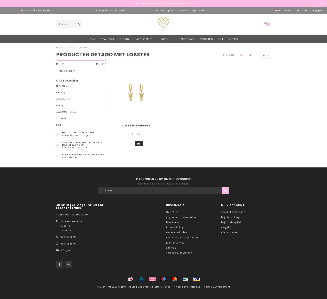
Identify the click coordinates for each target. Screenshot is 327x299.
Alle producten (230, 232)
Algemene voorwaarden (181, 217)
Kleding (124, 39)
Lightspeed (193, 286)
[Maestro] (163, 279)
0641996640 (68, 236)
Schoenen (206, 39)
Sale (221, 39)
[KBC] (141, 279)
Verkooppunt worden (179, 252)
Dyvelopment (222, 286)
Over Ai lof (173, 212)
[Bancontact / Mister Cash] (185, 279)
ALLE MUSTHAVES (185, 39)
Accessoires (144, 39)
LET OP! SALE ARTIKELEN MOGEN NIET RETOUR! (163, 3)
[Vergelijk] (298, 10)
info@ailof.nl (68, 250)
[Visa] (196, 279)
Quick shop (137, 124)
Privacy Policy (174, 227)
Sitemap (171, 247)
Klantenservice (175, 242)
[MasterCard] (174, 279)
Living (164, 39)
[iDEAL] (130, 279)
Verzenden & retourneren (182, 237)
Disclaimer (172, 222)
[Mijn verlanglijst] (306, 10)
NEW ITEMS (107, 39)
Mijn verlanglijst (231, 222)
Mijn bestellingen (232, 217)
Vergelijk (226, 227)
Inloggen (317, 10)
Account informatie (233, 212)
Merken (233, 39)
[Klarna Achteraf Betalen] (152, 279)
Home (92, 39)
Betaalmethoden (176, 232)
